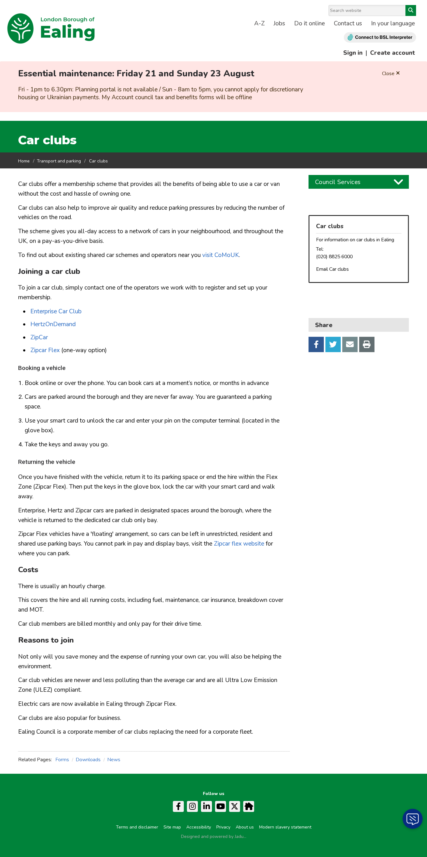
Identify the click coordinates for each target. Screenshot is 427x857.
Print (366, 344)
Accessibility (198, 827)
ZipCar (39, 337)
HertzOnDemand (53, 324)
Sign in (353, 53)
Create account (392, 53)
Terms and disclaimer (137, 827)
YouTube (220, 806)
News (113, 759)
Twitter (333, 344)
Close (388, 73)
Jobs (279, 23)
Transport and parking (59, 161)
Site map (172, 827)
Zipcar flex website (240, 544)
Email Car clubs (332, 269)
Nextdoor (248, 806)
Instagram (192, 806)
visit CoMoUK (220, 255)
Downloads (88, 759)
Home (24, 161)
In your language (393, 23)
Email (350, 344)
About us (245, 827)
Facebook (316, 344)
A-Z (259, 23)
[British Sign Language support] (380, 37)
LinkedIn (206, 806)
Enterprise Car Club (56, 311)
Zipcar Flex (45, 350)
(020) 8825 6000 (334, 256)
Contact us (348, 23)
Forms (62, 759)
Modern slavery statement (285, 827)
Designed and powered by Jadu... (213, 836)
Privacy (223, 827)
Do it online (309, 23)
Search (410, 10)
